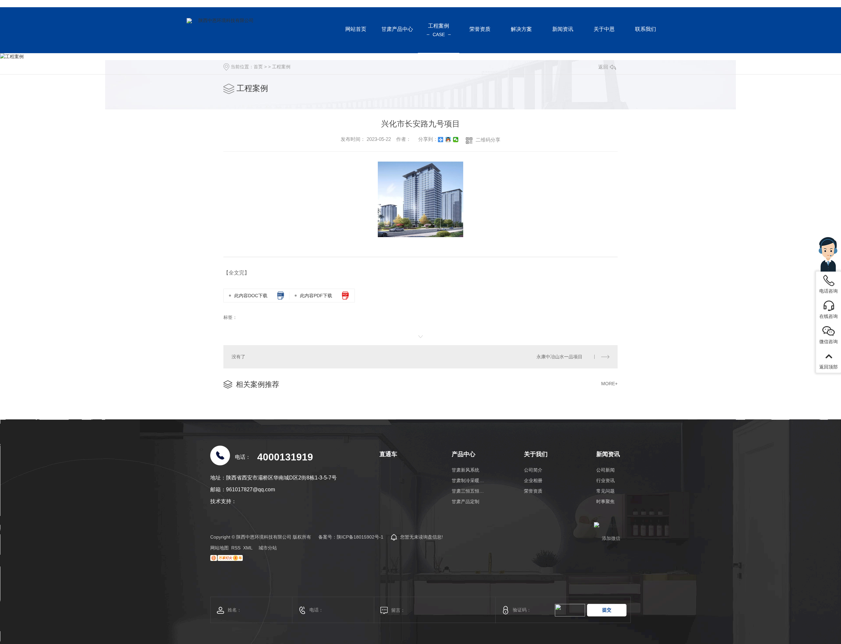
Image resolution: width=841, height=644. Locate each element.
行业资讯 (605, 480)
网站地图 (219, 547)
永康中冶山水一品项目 (559, 356)
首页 (258, 66)
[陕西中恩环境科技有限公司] (223, 30)
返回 (603, 67)
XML (248, 547)
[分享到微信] (456, 139)
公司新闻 (605, 470)
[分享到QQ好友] (448, 139)
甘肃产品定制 (465, 501)
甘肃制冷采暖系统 (469, 480)
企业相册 (533, 480)
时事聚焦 (605, 501)
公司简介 (533, 470)
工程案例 (281, 66)
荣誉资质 (533, 491)
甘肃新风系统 (465, 470)
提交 (606, 609)
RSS (235, 547)
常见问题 (605, 491)
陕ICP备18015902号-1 (360, 537)
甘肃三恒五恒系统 (469, 491)
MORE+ (609, 383)
